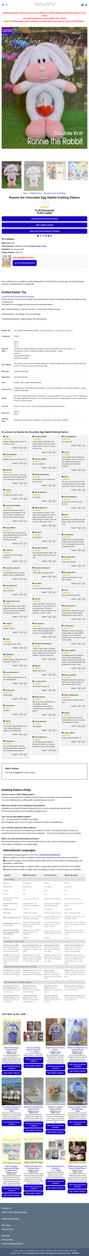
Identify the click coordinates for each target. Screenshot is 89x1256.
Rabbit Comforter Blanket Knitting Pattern (33, 1108)
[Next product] (44, 202)
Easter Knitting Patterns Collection (55, 1167)
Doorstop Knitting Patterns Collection (33, 1049)
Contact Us (6, 1208)
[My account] (86, 4)
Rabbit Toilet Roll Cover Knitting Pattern (33, 1167)
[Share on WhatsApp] (38, 236)
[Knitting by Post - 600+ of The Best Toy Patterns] (44, 4)
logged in (19, 772)
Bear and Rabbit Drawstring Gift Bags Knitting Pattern (11, 1168)
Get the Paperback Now (24, 263)
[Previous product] (48, 202)
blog (35, 844)
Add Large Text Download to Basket (44, 231)
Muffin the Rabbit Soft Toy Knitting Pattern (77, 1049)
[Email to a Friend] (46, 236)
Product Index (7, 1240)
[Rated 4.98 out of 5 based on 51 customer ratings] (44, 207)
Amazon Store (7, 1229)
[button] (3, 4)
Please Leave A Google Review (14, 1212)
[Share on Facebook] (40, 236)
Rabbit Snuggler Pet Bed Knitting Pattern (77, 1108)
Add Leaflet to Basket (44, 225)
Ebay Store (6, 1225)
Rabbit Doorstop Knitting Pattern (55, 1049)
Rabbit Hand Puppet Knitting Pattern (11, 1049)
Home (25, 193)
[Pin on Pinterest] (48, 236)
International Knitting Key (49, 855)
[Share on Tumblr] (51, 236)
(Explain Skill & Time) (38, 246)
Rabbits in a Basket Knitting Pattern (55, 1108)
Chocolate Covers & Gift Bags (54, 193)
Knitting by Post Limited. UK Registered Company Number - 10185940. (53, 1253)
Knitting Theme (35, 193)
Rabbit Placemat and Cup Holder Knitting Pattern (77, 1167)
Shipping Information (10, 1219)
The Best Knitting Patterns (12, 1244)
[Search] (6, 5)
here (79, 833)
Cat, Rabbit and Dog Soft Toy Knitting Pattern (11, 1108)
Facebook (6, 1236)
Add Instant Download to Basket (44, 219)
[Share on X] (43, 236)
